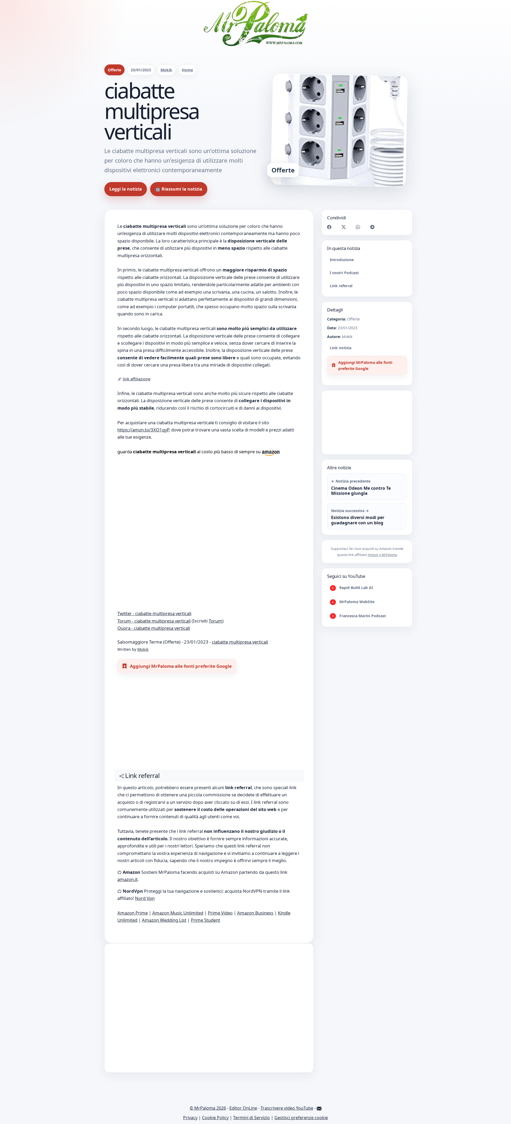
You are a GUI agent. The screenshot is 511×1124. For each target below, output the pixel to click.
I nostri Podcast (344, 272)
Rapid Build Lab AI (355, 587)
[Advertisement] (208, 724)
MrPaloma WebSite (356, 601)
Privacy (190, 1118)
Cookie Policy (215, 1118)
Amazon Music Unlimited (177, 913)
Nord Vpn (145, 898)
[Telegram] (372, 226)
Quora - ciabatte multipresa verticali (153, 628)
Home (187, 69)
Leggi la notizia (125, 189)
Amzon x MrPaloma (382, 555)
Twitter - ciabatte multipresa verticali (154, 613)
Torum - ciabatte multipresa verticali (154, 621)
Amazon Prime (132, 913)
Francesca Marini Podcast (362, 615)
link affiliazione (136, 378)
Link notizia (340, 347)
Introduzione (342, 259)
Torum (215, 621)
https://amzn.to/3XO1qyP (143, 430)
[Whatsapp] (358, 226)
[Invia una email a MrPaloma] (319, 1108)
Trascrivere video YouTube (287, 1108)
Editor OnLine (243, 1108)
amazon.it (127, 879)
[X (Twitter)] (343, 226)
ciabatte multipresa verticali (240, 642)
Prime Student (205, 920)
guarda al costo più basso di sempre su (189, 451)
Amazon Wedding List (164, 920)
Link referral (341, 285)
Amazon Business (255, 913)
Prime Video (220, 913)
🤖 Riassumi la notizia (178, 189)
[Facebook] (329, 226)
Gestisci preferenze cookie (301, 1118)
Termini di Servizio (251, 1118)
